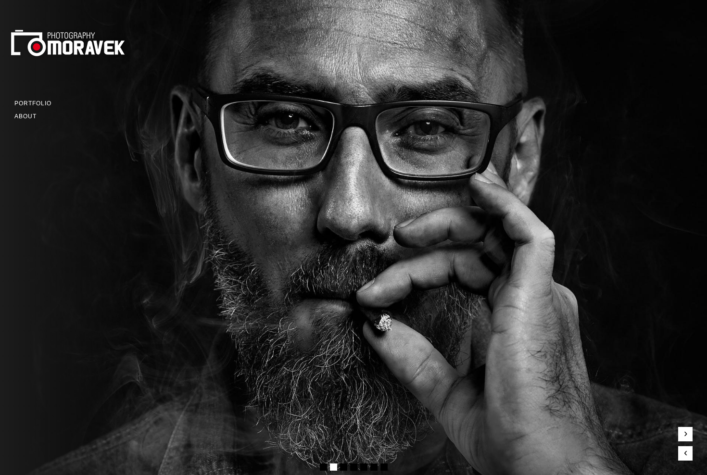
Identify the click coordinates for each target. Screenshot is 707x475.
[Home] (77, 57)
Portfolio (32, 103)
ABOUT (25, 116)
